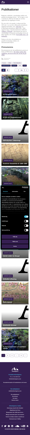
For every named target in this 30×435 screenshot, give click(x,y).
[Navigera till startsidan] (15, 371)
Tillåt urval (15, 241)
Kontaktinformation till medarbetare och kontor (15, 382)
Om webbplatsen (15, 394)
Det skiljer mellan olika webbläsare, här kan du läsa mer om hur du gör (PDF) (13, 53)
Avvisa (15, 246)
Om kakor (15, 398)
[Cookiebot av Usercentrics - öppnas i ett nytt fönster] (22, 187)
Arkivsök (18, 26)
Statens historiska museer (15, 429)
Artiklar (9, 62)
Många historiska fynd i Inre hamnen (15, 414)
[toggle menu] (28, 2)
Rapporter (14, 65)
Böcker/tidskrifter (17, 62)
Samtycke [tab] (5, 191)
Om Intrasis (15, 396)
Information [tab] (15, 191)
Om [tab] (24, 191)
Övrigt (24, 65)
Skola (20, 65)
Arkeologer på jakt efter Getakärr (15, 407)
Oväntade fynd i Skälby (15, 418)
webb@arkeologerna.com (15, 390)
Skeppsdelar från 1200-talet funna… (15, 412)
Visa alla (4, 62)
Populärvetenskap (6, 65)
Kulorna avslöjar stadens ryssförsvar (15, 416)
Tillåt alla (15, 236)
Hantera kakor (15, 400)
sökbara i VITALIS (7, 31)
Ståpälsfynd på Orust (15, 410)
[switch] (26, 221)
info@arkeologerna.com (15, 378)
